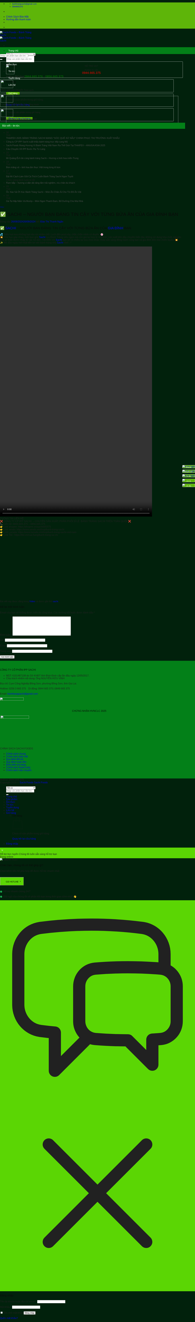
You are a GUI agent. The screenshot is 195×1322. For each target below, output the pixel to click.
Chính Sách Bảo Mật (17, 16)
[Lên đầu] (184, 485)
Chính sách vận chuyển (19, 770)
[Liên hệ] (184, 480)
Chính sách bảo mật (17, 756)
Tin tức (11, 71)
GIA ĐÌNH (115, 228)
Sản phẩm (13, 57)
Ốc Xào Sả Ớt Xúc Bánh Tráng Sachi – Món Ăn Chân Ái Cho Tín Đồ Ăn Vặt (43, 192)
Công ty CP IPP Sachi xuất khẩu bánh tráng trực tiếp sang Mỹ (37, 141)
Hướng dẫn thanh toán (18, 19)
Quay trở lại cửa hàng (24, 838)
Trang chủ (13, 50)
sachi (55, 601)
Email (3, 645)
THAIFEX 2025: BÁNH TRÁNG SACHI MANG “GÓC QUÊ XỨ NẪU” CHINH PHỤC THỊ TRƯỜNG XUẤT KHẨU (63, 138)
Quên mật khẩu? (9, 1318)
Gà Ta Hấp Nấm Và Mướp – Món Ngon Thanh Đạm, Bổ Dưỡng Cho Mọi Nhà (44, 201)
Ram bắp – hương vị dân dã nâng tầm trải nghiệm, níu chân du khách (40, 182)
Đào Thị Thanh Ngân (51, 221)
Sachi (42, 237)
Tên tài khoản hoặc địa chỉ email (18, 1301)
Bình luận (6, 635)
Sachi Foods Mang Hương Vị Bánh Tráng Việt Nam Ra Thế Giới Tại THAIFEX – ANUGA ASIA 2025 (55, 145)
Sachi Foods (26, 782)
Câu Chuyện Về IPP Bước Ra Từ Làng (25, 149)
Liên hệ (10, 810)
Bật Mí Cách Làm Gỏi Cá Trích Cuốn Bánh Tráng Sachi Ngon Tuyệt (39, 176)
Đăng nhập (29, 1313)
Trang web (5, 651)
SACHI (10, 228)
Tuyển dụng (14, 78)
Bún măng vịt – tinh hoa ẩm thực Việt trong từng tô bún (33, 167)
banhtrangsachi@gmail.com (22, 693)
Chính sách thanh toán (18, 767)
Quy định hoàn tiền (16, 762)
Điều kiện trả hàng (16, 764)
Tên (2, 640)
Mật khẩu (5, 1307)
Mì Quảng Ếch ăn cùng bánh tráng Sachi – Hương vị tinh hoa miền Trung (42, 158)
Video (2, 207)
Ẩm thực (12, 64)
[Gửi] (1, 59)
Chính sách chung (16, 753)
